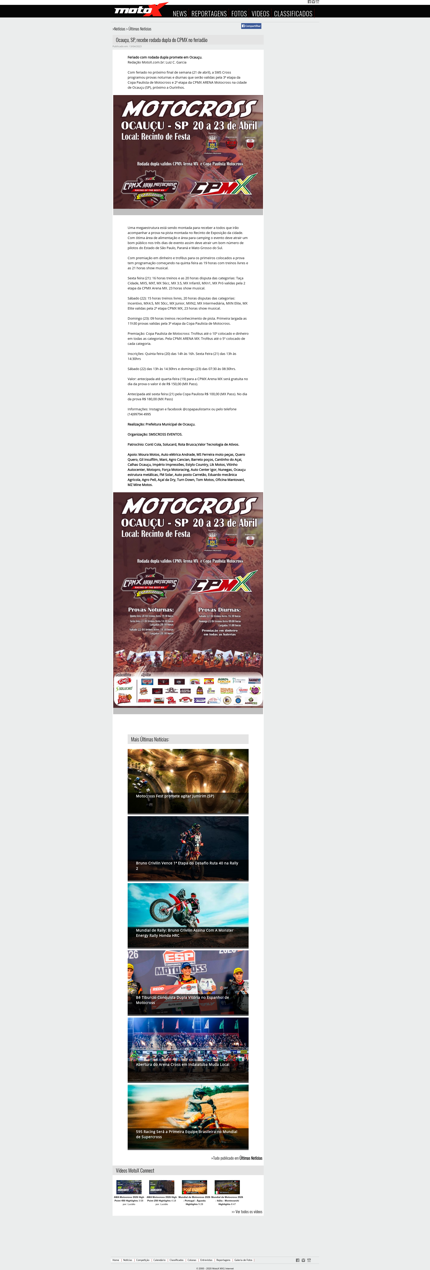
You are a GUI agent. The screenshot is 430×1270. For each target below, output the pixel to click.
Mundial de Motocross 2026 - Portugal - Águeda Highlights (194, 1201)
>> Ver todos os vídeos (247, 1211)
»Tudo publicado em (236, 1158)
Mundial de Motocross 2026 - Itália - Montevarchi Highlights (227, 1201)
